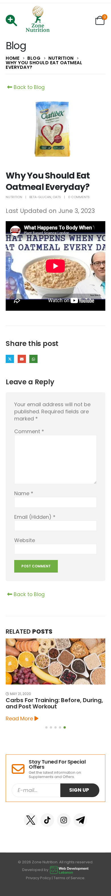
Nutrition (14, 197)
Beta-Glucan (40, 197)
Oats (57, 197)
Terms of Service (69, 878)
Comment (29, 431)
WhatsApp (33, 359)
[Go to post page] (56, 661)
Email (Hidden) (22, 359)
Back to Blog (28, 87)
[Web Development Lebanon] (69, 869)
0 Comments (79, 197)
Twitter (10, 359)
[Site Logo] (38, 20)
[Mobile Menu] (13, 20)
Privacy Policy (38, 878)
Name (23, 493)
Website (24, 540)
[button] (46, 727)
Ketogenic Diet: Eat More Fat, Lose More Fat (54, 703)
